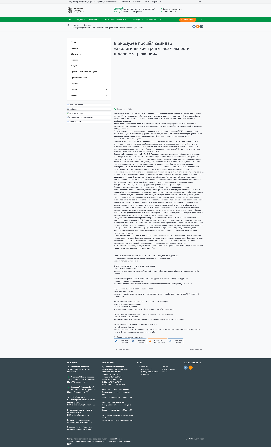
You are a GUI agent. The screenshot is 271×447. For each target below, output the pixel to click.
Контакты (165, 367)
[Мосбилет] (89, 109)
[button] (158, 102)
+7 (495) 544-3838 (169, 11)
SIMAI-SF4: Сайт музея (195, 439)
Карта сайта (145, 374)
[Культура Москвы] (89, 113)
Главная (144, 367)
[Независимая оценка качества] (89, 117)
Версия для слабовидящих (172, 9)
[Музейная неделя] (89, 105)
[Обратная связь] (89, 122)
